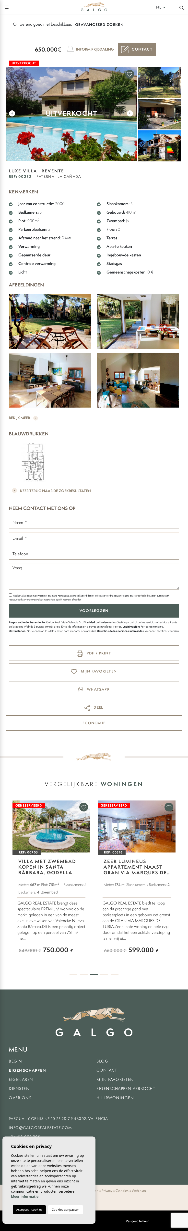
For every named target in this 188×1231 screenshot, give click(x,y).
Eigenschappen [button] (27, 1070)
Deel (98, 707)
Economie (94, 723)
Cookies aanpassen (66, 1209)
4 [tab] (104, 974)
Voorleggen (94, 610)
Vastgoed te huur (137, 1221)
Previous (12, 113)
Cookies (122, 1190)
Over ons (20, 1097)
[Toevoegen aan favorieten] (129, 74)
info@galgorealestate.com (40, 1127)
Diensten (19, 1088)
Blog (102, 1061)
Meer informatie (24, 1196)
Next (129, 113)
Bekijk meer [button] (20, 417)
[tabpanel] (51, 881)
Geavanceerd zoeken (99, 24)
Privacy (107, 1190)
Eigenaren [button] (21, 1079)
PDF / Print (98, 653)
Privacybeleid (141, 595)
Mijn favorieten (115, 1079)
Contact (106, 1070)
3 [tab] (94, 974)
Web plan (139, 1190)
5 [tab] (114, 974)
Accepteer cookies (29, 1209)
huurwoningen (115, 1097)
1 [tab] (73, 974)
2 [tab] (84, 974)
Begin (15, 1061)
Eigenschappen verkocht (125, 1088)
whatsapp (98, 689)
